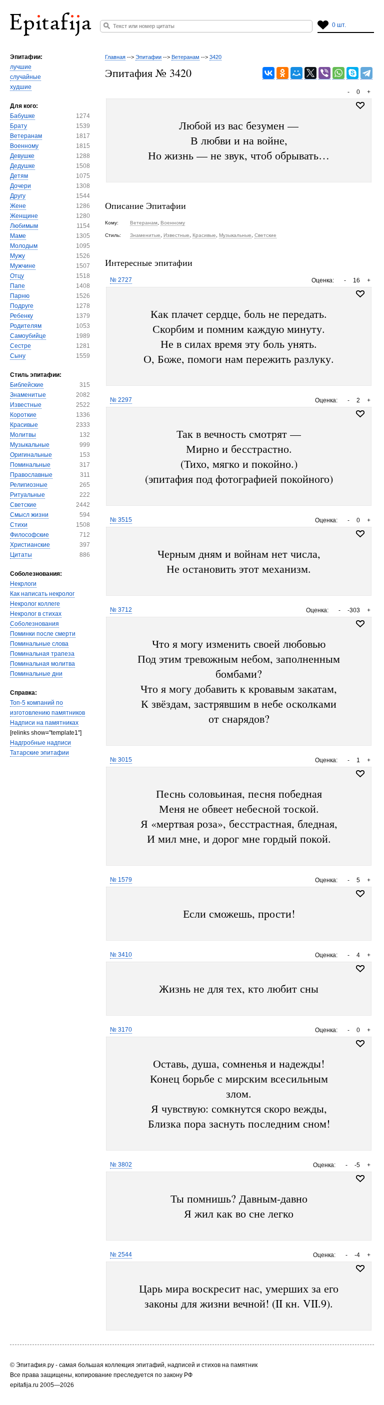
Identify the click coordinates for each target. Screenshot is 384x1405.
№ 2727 (121, 279)
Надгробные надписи (40, 742)
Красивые (24, 424)
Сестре (20, 345)
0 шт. (339, 24)
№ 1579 (121, 879)
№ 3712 (121, 609)
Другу (18, 195)
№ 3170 (121, 1029)
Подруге (22, 305)
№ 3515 (121, 519)
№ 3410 (121, 954)
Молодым (24, 245)
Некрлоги (23, 583)
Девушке (22, 155)
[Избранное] (360, 293)
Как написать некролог (42, 593)
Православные (31, 474)
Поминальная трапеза (42, 653)
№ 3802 (121, 1164)
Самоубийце (28, 335)
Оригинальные (31, 454)
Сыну (18, 355)
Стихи (19, 524)
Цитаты (21, 554)
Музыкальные (30, 444)
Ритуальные (27, 494)
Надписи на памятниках (44, 722)
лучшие (21, 66)
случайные (25, 76)
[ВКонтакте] (268, 73)
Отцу (17, 275)
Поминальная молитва (42, 663)
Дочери (20, 185)
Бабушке (22, 115)
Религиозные (29, 484)
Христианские (30, 544)
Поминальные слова (39, 643)
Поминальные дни (36, 673)
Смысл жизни (29, 514)
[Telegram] (366, 73)
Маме (18, 235)
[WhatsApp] (338, 73)
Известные (26, 404)
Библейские (27, 384)
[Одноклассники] (282, 73)
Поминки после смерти (43, 633)
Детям (19, 175)
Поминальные (30, 464)
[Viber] (324, 73)
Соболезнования (34, 623)
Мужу (17, 255)
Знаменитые (28, 394)
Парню (20, 295)
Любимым (24, 225)
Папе (17, 285)
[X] (310, 73)
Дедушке (22, 165)
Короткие (23, 414)
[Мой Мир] (296, 73)
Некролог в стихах (36, 613)
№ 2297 (121, 399)
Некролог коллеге (35, 603)
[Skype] (352, 73)
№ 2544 (121, 1254)
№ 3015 (121, 759)
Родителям (26, 325)
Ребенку (21, 315)
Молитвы (23, 434)
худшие (21, 86)
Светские (23, 504)
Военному (24, 145)
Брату (18, 125)
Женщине (24, 215)
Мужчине (23, 265)
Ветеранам (26, 135)
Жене (18, 205)
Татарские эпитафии (39, 752)
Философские (29, 534)
